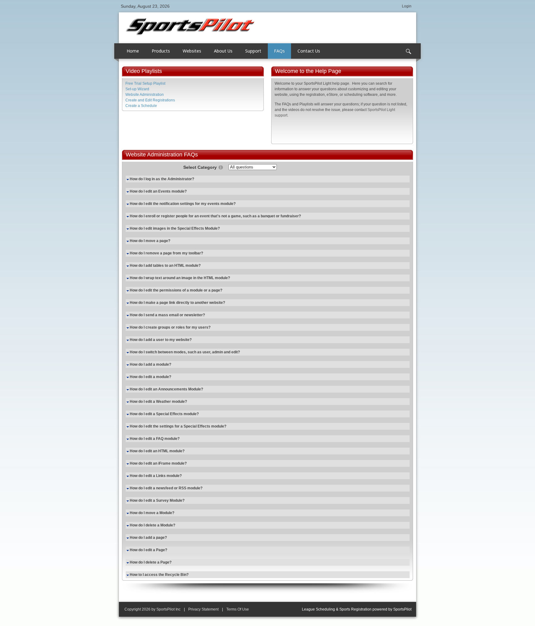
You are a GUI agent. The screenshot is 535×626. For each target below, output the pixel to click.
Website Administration (144, 94)
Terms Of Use (237, 609)
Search (408, 51)
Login (406, 6)
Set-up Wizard (137, 89)
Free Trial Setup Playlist (145, 83)
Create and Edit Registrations (150, 100)
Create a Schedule (141, 106)
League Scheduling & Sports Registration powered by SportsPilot (356, 609)
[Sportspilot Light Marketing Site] (190, 26)
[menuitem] (161, 51)
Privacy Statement (203, 609)
